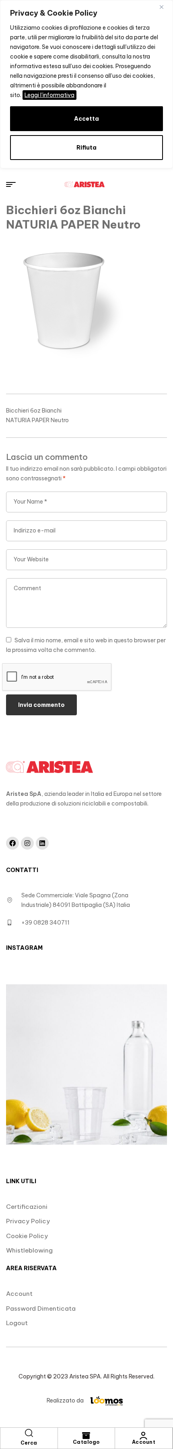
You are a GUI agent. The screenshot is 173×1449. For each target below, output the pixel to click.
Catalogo (86, 1442)
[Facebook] (12, 843)
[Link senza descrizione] (84, 184)
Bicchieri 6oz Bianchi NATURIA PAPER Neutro (37, 415)
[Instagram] (27, 843)
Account (144, 1442)
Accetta (86, 118)
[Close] (164, 7)
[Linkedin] (42, 843)
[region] (86, 84)
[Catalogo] (86, 1436)
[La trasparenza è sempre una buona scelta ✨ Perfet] (86, 1064)
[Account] (144, 1436)
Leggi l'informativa (49, 95)
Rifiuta (86, 147)
